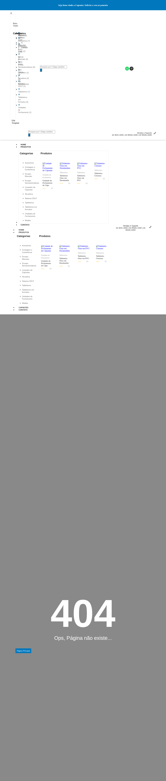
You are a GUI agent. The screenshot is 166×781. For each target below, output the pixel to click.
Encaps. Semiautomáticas (32, 182)
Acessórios (29, 163)
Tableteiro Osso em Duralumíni (64, 178)
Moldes (28, 220)
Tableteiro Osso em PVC (81, 178)
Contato (23, 310)
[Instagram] (131, 69)
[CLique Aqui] (11, 13)
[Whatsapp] (127, 69)
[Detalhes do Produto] (48, 170)
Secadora (29, 194)
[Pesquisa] (41, 70)
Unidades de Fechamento (47, 176)
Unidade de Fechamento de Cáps (47, 183)
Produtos (24, 232)
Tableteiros (29, 203)
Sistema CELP (31, 198)
